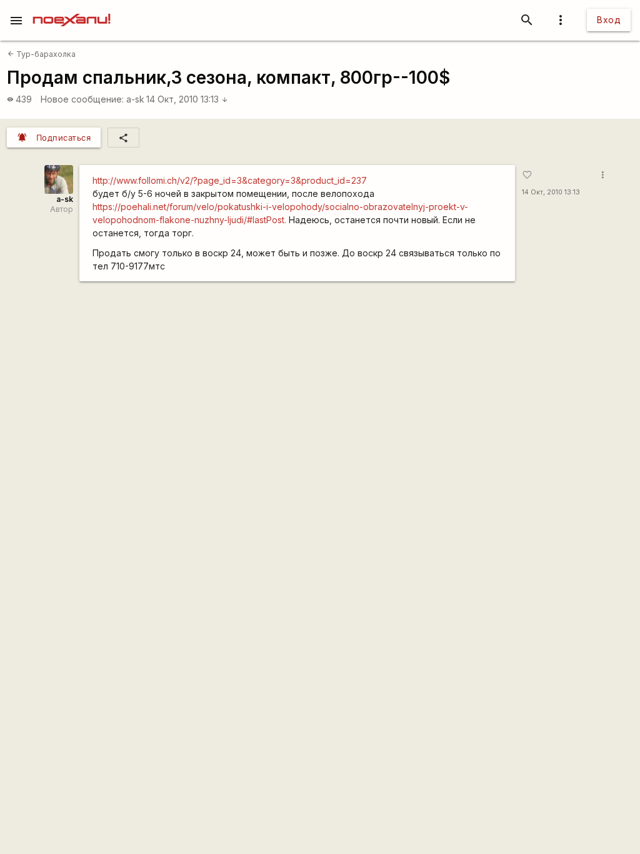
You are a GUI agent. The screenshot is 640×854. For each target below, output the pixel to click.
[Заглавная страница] (71, 9)
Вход (609, 19)
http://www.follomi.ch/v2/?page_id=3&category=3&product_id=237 (229, 180)
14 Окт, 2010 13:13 (187, 99)
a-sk (135, 99)
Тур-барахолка (41, 54)
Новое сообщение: (82, 99)
